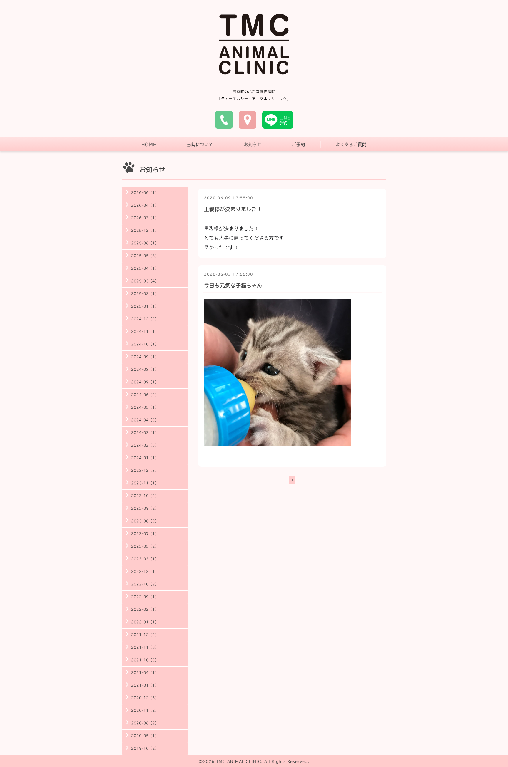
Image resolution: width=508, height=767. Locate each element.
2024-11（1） (144, 331)
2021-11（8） (144, 647)
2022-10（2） (144, 584)
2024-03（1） (144, 432)
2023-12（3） (144, 470)
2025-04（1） (144, 268)
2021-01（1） (144, 685)
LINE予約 (284, 120)
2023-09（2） (144, 508)
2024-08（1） (144, 369)
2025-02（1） (144, 293)
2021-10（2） (144, 660)
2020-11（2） (144, 710)
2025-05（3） (144, 255)
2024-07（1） (144, 382)
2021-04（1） (144, 672)
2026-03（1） (144, 217)
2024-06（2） (144, 394)
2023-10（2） (144, 495)
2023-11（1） (144, 483)
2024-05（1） (144, 407)
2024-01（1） (144, 457)
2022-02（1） (144, 609)
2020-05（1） (144, 735)
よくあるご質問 (351, 144)
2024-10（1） (144, 344)
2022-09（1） (144, 596)
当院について (200, 144)
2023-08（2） (144, 521)
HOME (148, 144)
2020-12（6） (144, 697)
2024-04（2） (144, 420)
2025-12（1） (144, 230)
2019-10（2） (144, 748)
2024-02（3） (144, 445)
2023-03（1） (144, 558)
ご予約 (298, 144)
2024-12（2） (144, 318)
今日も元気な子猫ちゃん (233, 285)
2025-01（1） (144, 306)
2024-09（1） (144, 356)
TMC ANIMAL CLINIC (238, 761)
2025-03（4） (144, 281)
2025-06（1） (144, 243)
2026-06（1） (144, 192)
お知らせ (253, 144)
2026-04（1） (144, 205)
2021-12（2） (144, 634)
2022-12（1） (144, 571)
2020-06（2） (144, 723)
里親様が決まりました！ (233, 209)
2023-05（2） (144, 546)
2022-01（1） (144, 622)
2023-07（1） (144, 533)
